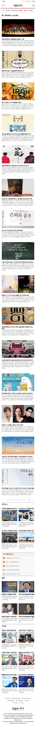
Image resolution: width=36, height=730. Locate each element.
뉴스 (3, 10)
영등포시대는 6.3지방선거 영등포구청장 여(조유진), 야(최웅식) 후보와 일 (9, 690)
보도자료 (15, 702)
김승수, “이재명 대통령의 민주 (13, 562)
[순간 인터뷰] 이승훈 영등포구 (26, 674)
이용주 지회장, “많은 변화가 (9, 652)
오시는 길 (21, 702)
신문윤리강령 (10, 700)
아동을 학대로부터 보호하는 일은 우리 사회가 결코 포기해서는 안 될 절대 (9, 598)
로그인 (23, 1)
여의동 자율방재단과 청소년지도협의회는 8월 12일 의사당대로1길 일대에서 (9, 524)
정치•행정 (8, 10)
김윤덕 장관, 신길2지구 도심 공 (13, 574)
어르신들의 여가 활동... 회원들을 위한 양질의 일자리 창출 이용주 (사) (9, 668)
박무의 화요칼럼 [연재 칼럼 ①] (26, 616)
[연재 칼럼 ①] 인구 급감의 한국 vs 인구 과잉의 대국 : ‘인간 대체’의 (26, 620)
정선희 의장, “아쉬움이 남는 (26, 630)
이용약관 (7, 698)
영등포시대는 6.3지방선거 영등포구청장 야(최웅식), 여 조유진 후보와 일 (26, 668)
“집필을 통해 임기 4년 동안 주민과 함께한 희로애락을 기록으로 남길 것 (9, 646)
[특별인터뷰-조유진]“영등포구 (9, 674)
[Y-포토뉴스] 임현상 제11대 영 (9, 530)
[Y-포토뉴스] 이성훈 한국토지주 (26, 508)
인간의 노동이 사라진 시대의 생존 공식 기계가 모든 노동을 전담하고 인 (26, 598)
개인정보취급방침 (15, 698)
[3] (11, 499)
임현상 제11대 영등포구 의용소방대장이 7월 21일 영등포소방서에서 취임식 (9, 546)
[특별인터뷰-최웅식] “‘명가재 (26, 652)
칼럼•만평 (20, 10)
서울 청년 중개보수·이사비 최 (12, 558)
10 (24, 499)
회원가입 (28, 1)
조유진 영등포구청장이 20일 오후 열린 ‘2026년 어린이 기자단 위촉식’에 (26, 546)
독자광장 (31, 10)
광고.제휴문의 (19, 700)
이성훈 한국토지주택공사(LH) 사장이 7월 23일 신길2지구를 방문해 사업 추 (26, 524)
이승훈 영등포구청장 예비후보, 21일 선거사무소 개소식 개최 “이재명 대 (26, 690)
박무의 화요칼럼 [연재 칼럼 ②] (26, 594)
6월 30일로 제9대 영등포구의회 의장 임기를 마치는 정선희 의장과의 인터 (26, 646)
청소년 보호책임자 (26, 698)
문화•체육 (26, 10)
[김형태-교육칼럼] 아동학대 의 (13, 566)
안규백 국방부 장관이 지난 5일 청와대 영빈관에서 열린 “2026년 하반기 (9, 620)
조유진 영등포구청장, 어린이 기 (26, 530)
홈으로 (4, 1)
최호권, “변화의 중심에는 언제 (9, 630)
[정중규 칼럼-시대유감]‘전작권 (9, 616)
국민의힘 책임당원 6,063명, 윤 (13, 570)
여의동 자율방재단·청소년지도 (9, 508)
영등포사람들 (14, 10)
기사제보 (33, 1)
